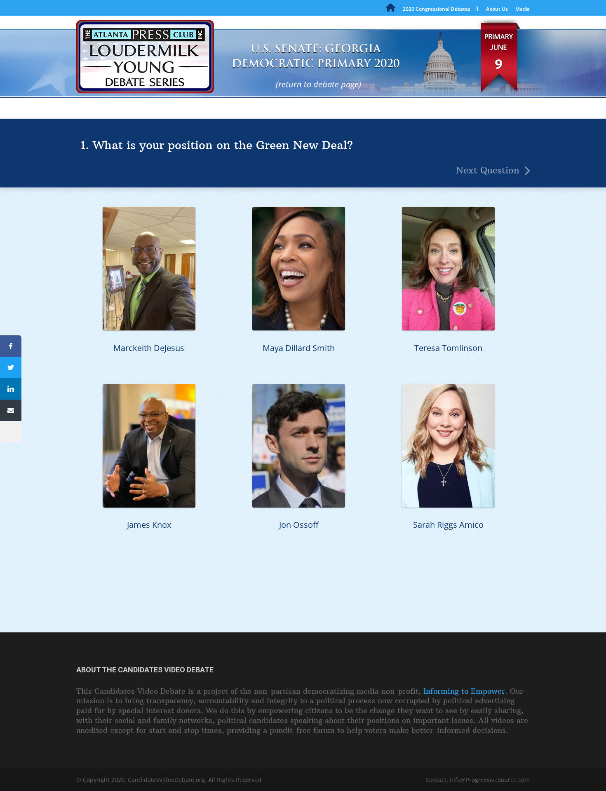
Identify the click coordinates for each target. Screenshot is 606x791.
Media (522, 9)
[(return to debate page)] (260, 52)
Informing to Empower (464, 691)
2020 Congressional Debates (436, 9)
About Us (497, 9)
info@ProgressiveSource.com (490, 780)
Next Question (487, 170)
